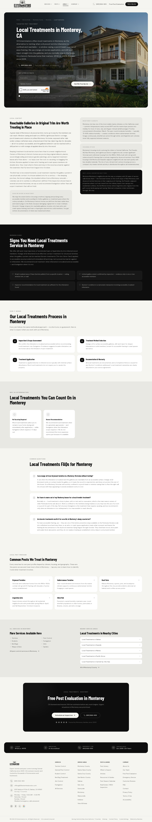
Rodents (15, 641)
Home (18, 20)
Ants (44, 644)
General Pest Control (62, 770)
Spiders (45, 647)
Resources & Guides (107, 777)
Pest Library (104, 766)
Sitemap (104, 819)
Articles (102, 774)
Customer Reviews (129, 781)
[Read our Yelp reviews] (19, 806)
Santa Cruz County (84, 774)
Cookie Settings (124, 819)
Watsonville (81, 796)
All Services (59, 788)
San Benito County (84, 777)
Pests (56, 4)
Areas (65, 4)
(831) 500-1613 (26, 65)
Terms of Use (127, 796)
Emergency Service (129, 777)
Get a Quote (131, 4)
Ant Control (59, 781)
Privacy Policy (127, 792)
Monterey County (38, 20)
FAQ (124, 785)
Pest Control (47, 638)
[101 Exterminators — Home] (22, 4)
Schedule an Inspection (64, 715)
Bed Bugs (15, 644)
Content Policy (113, 819)
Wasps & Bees (17, 647)
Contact (126, 788)
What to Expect (105, 770)
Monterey (48, 20)
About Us (126, 766)
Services (47, 4)
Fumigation (47, 641)
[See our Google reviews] (24, 806)
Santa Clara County (84, 770)
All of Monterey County (88, 667)
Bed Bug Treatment (61, 777)
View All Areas (82, 803)
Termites (15, 638)
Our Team (126, 770)
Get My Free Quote (81, 84)
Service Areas (26, 20)
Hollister (80, 800)
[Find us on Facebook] (15, 806)
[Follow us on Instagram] (11, 806)
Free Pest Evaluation (116, 4)
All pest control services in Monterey (23, 651)
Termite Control (60, 766)
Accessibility (127, 800)
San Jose (81, 785)
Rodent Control (60, 774)
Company (74, 4)
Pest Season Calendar (107, 781)
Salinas (80, 781)
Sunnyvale (81, 788)
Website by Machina (136, 819)
